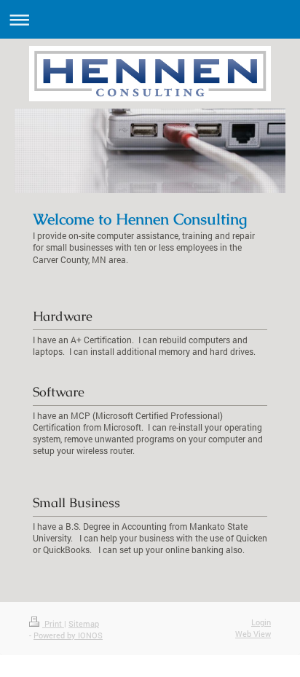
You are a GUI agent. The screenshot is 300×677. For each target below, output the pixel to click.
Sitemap (83, 623)
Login (261, 622)
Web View (253, 633)
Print (53, 623)
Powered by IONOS (68, 635)
